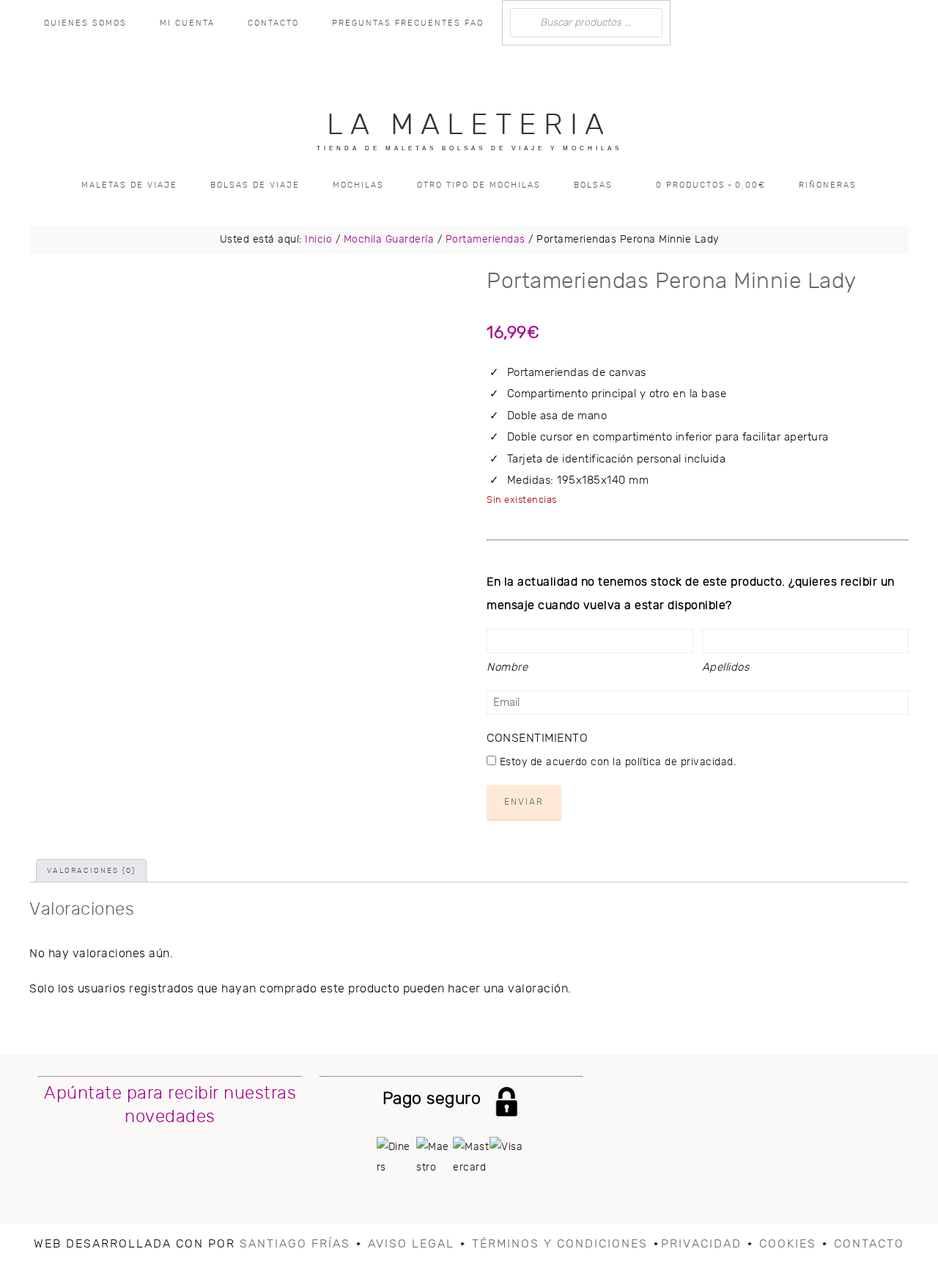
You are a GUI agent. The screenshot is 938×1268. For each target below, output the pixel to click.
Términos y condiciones (560, 1244)
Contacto (869, 1244)
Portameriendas (485, 240)
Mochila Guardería (389, 240)
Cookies (787, 1244)
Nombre (507, 667)
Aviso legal (411, 1244)
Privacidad (701, 1244)
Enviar (524, 801)
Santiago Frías (295, 1244)
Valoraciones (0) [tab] (91, 870)
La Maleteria (469, 125)
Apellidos (726, 667)
